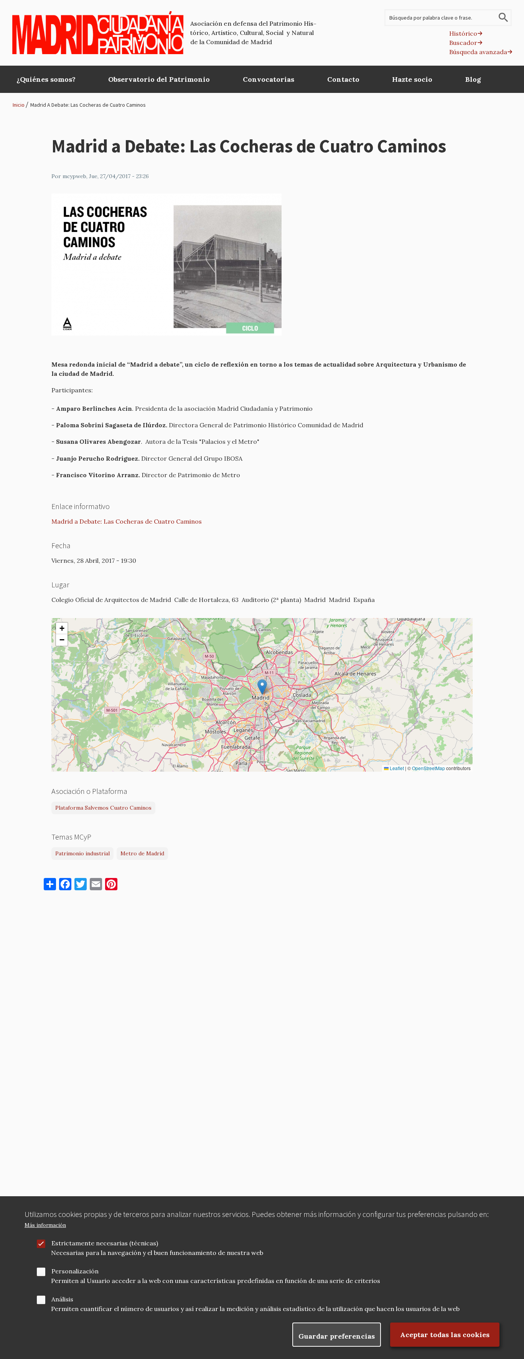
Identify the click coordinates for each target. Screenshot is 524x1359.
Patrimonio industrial (82, 853)
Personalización (75, 1271)
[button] (262, 687)
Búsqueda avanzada (478, 52)
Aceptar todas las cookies (444, 1334)
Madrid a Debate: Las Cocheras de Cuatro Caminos (126, 521)
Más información (45, 1225)
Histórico (463, 33)
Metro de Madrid (142, 853)
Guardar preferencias (336, 1336)
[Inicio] (98, 32)
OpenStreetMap (428, 768)
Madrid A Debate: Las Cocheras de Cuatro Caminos (88, 104)
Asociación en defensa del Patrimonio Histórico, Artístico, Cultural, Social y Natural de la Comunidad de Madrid (253, 33)
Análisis (62, 1299)
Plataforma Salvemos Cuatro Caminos (103, 807)
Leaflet (396, 768)
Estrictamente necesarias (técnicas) (104, 1243)
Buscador (463, 42)
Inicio (19, 104)
